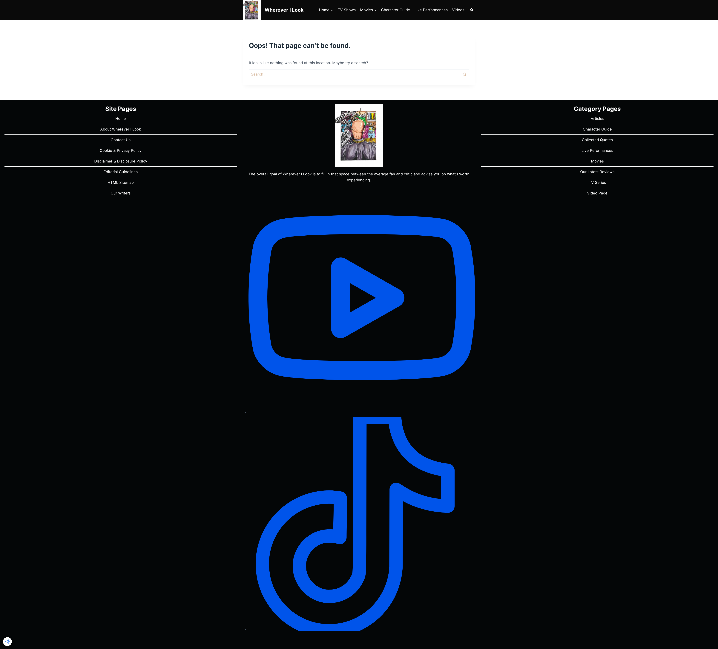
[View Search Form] (471, 10)
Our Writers (121, 193)
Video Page (597, 193)
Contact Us (121, 140)
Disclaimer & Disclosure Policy (120, 161)
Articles (597, 118)
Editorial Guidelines (121, 172)
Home (120, 118)
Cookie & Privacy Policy (121, 150)
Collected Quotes (597, 140)
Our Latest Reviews (597, 172)
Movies (597, 161)
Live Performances (431, 10)
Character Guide (395, 10)
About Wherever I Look (120, 129)
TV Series (597, 182)
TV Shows (347, 10)
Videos (458, 10)
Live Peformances (597, 150)
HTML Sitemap (121, 182)
